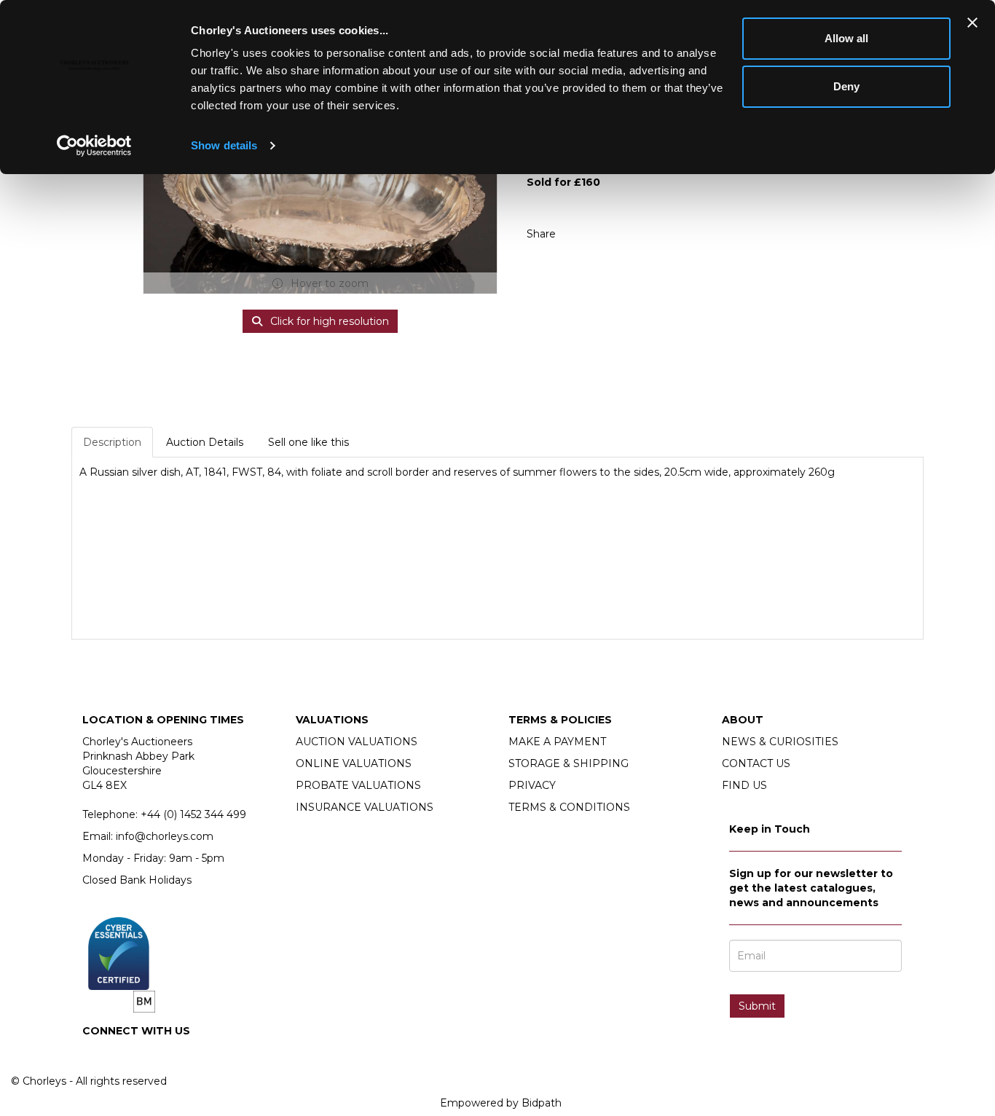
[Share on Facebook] (580, 233)
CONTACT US (756, 763)
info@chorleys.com (164, 836)
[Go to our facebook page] (96, 1055)
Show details (224, 145)
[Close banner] (972, 22)
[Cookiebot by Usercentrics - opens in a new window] (94, 146)
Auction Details (204, 442)
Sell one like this (308, 442)
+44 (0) (193, 814)
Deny (846, 86)
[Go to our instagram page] (610, 233)
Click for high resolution (328, 321)
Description (112, 442)
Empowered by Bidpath (501, 1102)
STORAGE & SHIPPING (568, 763)
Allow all (846, 38)
